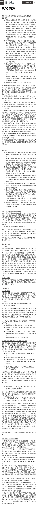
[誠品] (12, 2)
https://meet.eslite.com (26, 70)
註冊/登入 (27, 2)
